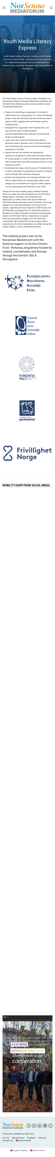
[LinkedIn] (39, 1126)
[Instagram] (34, 1126)
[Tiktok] (50, 1126)
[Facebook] (29, 1126)
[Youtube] (45, 1126)
